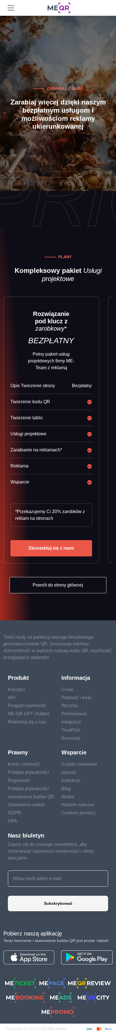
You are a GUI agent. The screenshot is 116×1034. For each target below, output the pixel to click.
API (11, 697)
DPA (12, 821)
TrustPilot (70, 730)
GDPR (14, 812)
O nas (67, 689)
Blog (66, 788)
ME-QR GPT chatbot (28, 713)
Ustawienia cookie (26, 804)
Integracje (71, 721)
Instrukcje (71, 780)
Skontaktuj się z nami (51, 548)
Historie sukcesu (78, 804)
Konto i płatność (24, 764)
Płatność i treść (76, 697)
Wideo (67, 796)
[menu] (11, 8)
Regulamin (19, 780)
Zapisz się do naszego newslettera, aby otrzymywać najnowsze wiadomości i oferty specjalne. (51, 851)
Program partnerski (27, 705)
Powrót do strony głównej (58, 585)
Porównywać (74, 713)
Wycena (69, 705)
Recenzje (71, 738)
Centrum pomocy (78, 812)
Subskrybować (58, 903)
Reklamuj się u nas (27, 721)
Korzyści (16, 689)
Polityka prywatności (28, 772)
